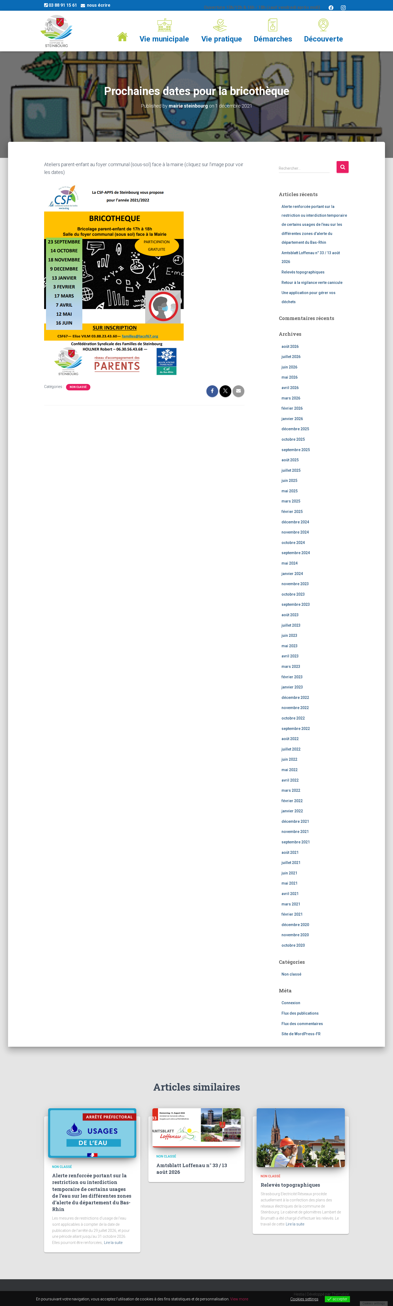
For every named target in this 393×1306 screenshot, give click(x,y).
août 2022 (290, 739)
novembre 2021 (295, 831)
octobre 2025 (293, 439)
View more (239, 1299)
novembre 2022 (295, 708)
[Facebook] (331, 7)
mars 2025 (291, 501)
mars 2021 (291, 904)
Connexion (291, 1003)
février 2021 (292, 914)
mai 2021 (290, 883)
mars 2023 (291, 666)
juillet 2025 (291, 470)
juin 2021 (289, 873)
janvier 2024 (292, 574)
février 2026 (292, 408)
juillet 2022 (291, 749)
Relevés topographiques (303, 272)
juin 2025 (289, 480)
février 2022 (292, 801)
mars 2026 (291, 398)
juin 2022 (289, 759)
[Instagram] (343, 7)
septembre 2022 (296, 728)
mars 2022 (291, 790)
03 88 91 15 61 (63, 5)
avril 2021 (290, 894)
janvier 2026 (292, 419)
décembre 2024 (295, 522)
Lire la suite (113, 1242)
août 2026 (290, 346)
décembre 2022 (295, 697)
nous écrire (98, 5)
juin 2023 (289, 635)
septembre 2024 (296, 553)
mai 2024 (290, 563)
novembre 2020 (295, 935)
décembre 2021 (295, 821)
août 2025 (290, 460)
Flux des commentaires (302, 1024)
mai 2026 (290, 377)
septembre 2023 (296, 604)
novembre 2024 (295, 532)
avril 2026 (290, 388)
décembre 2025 (295, 429)
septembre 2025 (296, 450)
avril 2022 (290, 780)
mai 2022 (290, 770)
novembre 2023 (295, 584)
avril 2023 (290, 656)
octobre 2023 (293, 594)
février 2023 (292, 677)
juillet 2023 (291, 625)
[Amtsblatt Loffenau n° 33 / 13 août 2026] (196, 1127)
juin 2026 (289, 367)
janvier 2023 (292, 687)
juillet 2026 (291, 357)
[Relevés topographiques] (301, 1137)
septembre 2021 (296, 842)
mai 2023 (290, 646)
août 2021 (290, 852)
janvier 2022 (292, 811)
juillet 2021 (291, 862)
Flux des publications (300, 1013)
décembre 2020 (295, 925)
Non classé (78, 387)
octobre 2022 (293, 718)
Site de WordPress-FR (301, 1034)
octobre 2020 (293, 945)
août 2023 (290, 615)
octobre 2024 (293, 542)
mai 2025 (290, 491)
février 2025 (292, 511)
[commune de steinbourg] (56, 31)
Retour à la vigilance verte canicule (312, 282)
